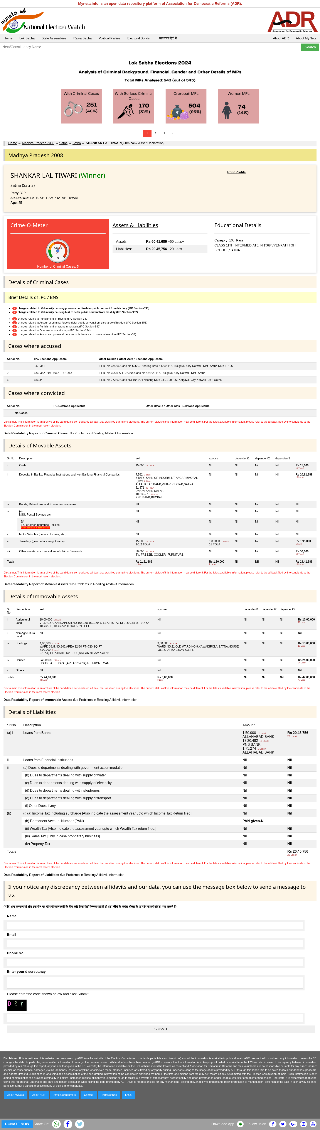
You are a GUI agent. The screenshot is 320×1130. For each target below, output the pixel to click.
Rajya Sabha (82, 38)
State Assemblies (54, 38)
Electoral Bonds (138, 38)
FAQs (128, 1094)
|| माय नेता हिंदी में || (168, 38)
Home (8, 38)
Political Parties (109, 38)
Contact (88, 1094)
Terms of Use (109, 1094)
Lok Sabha (27, 38)
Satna (63, 143)
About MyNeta (306, 38)
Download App (222, 1124)
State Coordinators (65, 1094)
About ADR (281, 38)
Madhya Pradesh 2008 (38, 143)
